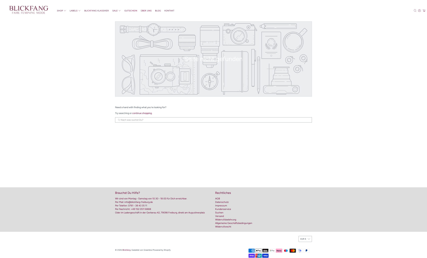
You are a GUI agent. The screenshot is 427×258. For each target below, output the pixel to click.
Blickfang (126, 250)
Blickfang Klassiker (96, 11)
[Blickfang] (29, 10)
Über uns (146, 11)
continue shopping (142, 113)
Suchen (219, 212)
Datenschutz (222, 202)
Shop (60, 11)
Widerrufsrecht (223, 226)
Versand (219, 216)
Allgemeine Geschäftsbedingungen (233, 223)
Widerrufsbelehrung (225, 219)
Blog (158, 11)
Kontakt (169, 11)
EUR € (303, 239)
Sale (115, 11)
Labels (74, 11)
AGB (217, 198)
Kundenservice (223, 209)
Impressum (221, 205)
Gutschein (130, 11)
